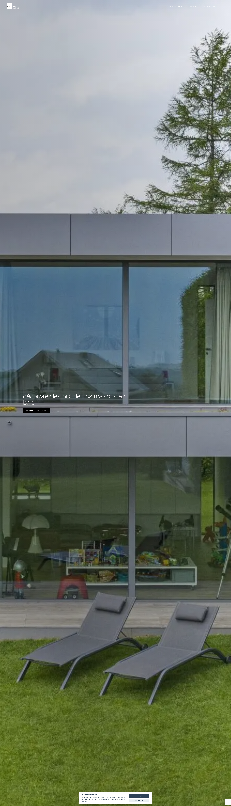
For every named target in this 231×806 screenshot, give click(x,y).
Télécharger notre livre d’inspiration (36, 410)
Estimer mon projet (209, 6)
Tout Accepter (139, 796)
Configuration (139, 800)
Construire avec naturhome (177, 6)
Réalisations (193, 6)
